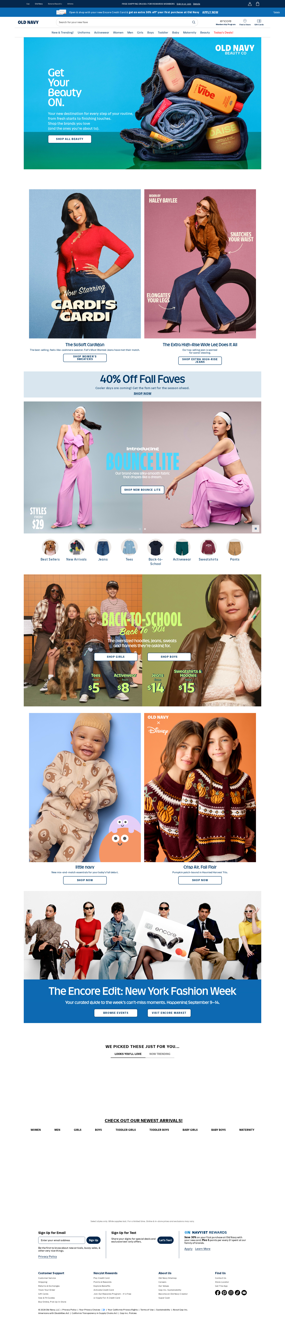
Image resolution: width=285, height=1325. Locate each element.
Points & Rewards (102, 1282)
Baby (175, 33)
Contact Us (220, 1278)
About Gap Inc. (180, 1309)
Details (196, 4)
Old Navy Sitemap (167, 1278)
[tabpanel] (142, 1064)
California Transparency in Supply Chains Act (94, 1313)
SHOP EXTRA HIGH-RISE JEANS (200, 360)
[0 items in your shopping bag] (257, 4)
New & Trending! (63, 33)
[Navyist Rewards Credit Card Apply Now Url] (142, 12)
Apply (188, 1248)
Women (118, 33)
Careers (162, 1282)
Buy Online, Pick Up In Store (52, 1302)
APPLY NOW (210, 12)
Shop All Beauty (69, 139)
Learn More (203, 1248)
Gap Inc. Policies (128, 1313)
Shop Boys (169, 656)
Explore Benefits (102, 1286)
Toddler (163, 33)
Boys (150, 33)
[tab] (128, 1054)
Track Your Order (46, 1290)
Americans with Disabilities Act (53, 1313)
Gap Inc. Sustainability (169, 1290)
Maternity (189, 33)
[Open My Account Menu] (250, 4)
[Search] (194, 22)
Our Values (163, 1286)
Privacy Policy (47, 1256)
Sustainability (163, 1309)
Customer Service (47, 1278)
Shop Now (85, 880)
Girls (140, 33)
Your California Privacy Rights (123, 1309)
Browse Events (115, 1012)
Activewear (101, 33)
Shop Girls (116, 656)
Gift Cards (43, 1294)
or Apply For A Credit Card (107, 1298)
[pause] (255, 528)
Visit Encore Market (169, 1012)
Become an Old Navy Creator (173, 1294)
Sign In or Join (184, 4)
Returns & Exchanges (49, 1286)
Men (130, 33)
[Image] (142, 103)
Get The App (221, 1286)
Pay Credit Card (102, 1278)
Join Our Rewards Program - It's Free (112, 1294)
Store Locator (222, 1282)
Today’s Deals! (223, 33)
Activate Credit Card (104, 1290)
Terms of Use (147, 1309)
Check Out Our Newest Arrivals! (144, 1120)
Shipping (42, 1282)
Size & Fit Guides (46, 1298)
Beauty (205, 33)
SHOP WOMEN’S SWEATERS (84, 358)
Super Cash (164, 1298)
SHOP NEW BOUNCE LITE (142, 489)
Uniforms (84, 33)
